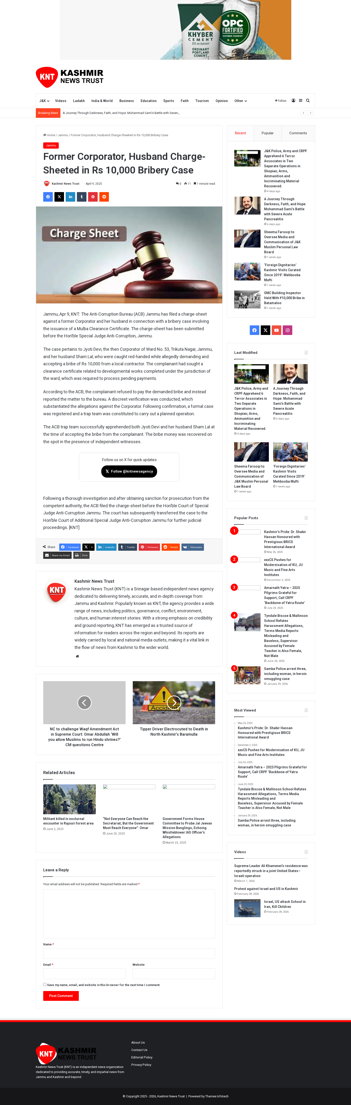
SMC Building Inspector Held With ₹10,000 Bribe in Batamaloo (284, 298)
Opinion (222, 101)
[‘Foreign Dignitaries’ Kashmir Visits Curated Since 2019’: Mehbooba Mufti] (247, 271)
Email (48, 964)
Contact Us (139, 1050)
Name (48, 944)
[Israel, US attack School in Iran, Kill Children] (247, 908)
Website (139, 964)
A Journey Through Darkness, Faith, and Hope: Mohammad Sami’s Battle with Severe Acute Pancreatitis (133, 113)
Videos (60, 101)
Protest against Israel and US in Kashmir (266, 889)
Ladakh (79, 101)
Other (238, 101)
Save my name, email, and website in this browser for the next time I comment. (103, 985)
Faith (185, 101)
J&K (42, 101)
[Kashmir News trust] (69, 76)
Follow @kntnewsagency (129, 471)
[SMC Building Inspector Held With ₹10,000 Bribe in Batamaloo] (247, 299)
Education (149, 101)
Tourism (202, 101)
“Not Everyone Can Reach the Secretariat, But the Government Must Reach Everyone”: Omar (128, 823)
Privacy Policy (141, 1065)
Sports (168, 101)
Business (126, 101)
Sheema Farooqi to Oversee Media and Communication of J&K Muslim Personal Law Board (282, 242)
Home (50, 135)
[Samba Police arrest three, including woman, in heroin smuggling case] (247, 675)
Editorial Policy (141, 1057)
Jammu (63, 135)
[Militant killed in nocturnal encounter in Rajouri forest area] (69, 799)
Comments (298, 133)
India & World (102, 101)
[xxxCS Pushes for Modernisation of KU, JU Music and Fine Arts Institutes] (247, 566)
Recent (240, 133)
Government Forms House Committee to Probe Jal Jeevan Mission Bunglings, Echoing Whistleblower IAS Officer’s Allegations (187, 828)
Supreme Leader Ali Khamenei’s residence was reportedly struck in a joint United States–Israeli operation (271, 871)
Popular (268, 133)
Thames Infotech (217, 1096)
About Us (138, 1042)
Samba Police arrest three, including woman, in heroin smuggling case (285, 674)
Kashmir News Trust (65, 183)
